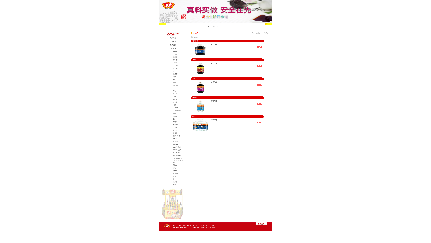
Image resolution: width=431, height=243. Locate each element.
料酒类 (175, 139)
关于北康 (179, 225)
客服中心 (198, 225)
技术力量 (173, 41)
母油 (174, 77)
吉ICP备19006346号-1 (211, 227)
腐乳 (174, 168)
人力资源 (211, 225)
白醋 (174, 82)
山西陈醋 (175, 108)
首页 (253, 33)
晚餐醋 (175, 102)
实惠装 (175, 170)
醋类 (174, 79)
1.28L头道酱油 (177, 147)
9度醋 (174, 96)
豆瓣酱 (175, 133)
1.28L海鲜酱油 (177, 150)
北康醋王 (175, 182)
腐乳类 (175, 165)
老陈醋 (175, 116)
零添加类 (175, 144)
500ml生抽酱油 (177, 158)
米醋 (174, 105)
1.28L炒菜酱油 (177, 155)
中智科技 (202, 227)
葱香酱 (175, 130)
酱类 (174, 119)
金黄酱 (175, 122)
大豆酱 (175, 127)
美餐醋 (175, 99)
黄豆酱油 (175, 57)
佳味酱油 (175, 60)
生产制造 (173, 38)
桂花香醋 (175, 85)
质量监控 (173, 45)
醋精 (174, 91)
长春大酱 (175, 124)
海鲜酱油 (175, 54)
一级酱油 (175, 63)
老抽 (174, 71)
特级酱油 (175, 74)
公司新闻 (191, 225)
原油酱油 (175, 65)
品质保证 (185, 225)
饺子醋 (175, 93)
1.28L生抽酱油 (177, 153)
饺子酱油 (175, 68)
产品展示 (173, 48)
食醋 (174, 113)
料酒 (174, 179)
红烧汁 (175, 176)
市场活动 (204, 225)
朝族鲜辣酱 (176, 136)
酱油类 (175, 51)
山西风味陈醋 (177, 110)
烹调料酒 (175, 141)
